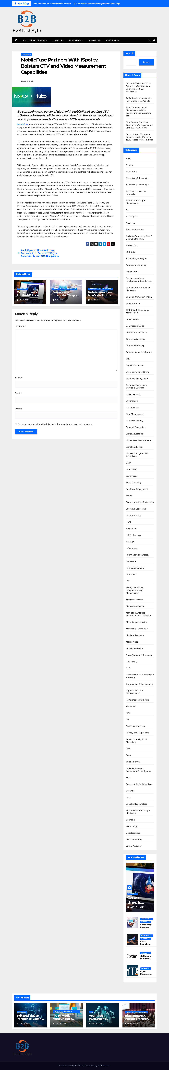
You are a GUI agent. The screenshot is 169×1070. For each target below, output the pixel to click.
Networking (131, 661)
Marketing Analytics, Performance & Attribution (138, 614)
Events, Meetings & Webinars (140, 502)
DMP (128, 463)
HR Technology (59, 289)
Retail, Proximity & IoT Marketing (136, 740)
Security (130, 791)
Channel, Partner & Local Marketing (138, 289)
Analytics (130, 223)
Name (18, 377)
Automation (131, 245)
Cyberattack (132, 401)
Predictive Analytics (135, 726)
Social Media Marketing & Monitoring (138, 811)
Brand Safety (132, 271)
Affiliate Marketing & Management (135, 201)
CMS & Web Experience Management (137, 311)
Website (18, 408)
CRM (128, 358)
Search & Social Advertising (139, 784)
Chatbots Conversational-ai (139, 297)
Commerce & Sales (135, 326)
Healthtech (131, 528)
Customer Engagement (137, 378)
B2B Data (130, 252)
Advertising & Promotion (137, 178)
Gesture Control (133, 515)
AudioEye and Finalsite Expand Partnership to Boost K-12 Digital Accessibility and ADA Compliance (40, 253)
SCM (128, 777)
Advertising (131, 171)
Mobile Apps (132, 642)
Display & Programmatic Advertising (137, 454)
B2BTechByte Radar (34, 40)
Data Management (135, 414)
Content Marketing (135, 345)
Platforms (130, 706)
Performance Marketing (137, 700)
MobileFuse (22, 124)
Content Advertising (135, 339)
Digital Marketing (134, 447)
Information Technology (137, 555)
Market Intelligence (135, 606)
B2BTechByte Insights (136, 258)
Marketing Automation (136, 622)
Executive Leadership (136, 509)
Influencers (131, 548)
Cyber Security (133, 394)
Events (129, 495)
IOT (128, 581)
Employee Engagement (137, 489)
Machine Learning (134, 599)
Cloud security (133, 303)
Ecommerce (131, 476)
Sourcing (130, 820)
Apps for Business (135, 229)
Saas (128, 755)
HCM (128, 522)
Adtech (129, 165)
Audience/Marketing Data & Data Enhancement (139, 237)
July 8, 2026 (25, 1023)
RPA (128, 748)
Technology (26, 54)
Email (18, 393)
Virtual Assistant (133, 846)
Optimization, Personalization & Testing (140, 676)
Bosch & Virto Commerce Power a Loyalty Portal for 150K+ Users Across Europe (139, 137)
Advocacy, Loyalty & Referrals (136, 192)
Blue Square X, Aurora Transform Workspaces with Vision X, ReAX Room (139, 125)
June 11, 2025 (61, 1023)
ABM (128, 158)
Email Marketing (133, 482)
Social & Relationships (136, 804)
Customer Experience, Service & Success (136, 386)
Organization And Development (134, 692)
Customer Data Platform (137, 372)
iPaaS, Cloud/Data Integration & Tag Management (134, 590)
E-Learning (131, 469)
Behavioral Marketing (136, 265)
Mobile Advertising (135, 635)
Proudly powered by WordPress (71, 1066)
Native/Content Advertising (139, 655)
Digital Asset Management (138, 440)
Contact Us (113, 40)
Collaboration (132, 319)
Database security (134, 420)
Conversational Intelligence (139, 352)
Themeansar (105, 1066)
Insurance (131, 561)
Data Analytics (133, 407)
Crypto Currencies (135, 365)
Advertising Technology (137, 184)
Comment (20, 326)
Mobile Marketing (134, 648)
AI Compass (75, 40)
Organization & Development (139, 684)
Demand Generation (135, 427)
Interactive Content (135, 568)
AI (127, 210)
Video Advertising (134, 839)
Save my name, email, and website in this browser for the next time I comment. (55, 424)
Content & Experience (136, 332)
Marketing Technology (137, 628)
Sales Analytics (133, 761)
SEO (128, 797)
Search (129, 53)
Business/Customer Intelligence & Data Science (139, 279)
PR (127, 719)
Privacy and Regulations (137, 732)
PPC (128, 713)
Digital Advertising (134, 434)
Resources (95, 40)
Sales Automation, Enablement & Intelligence (138, 769)
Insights (57, 40)
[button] (150, 40)
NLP (128, 668)
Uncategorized (133, 833)
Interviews (131, 574)
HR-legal (130, 541)
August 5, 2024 (137, 907)
